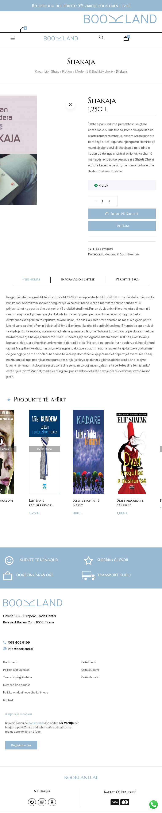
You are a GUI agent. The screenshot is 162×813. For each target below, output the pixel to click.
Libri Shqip (52, 71)
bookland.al (36, 723)
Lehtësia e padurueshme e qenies (40, 505)
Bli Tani (122, 226)
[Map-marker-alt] (52, 802)
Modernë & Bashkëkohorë (94, 71)
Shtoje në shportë (124, 213)
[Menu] (13, 38)
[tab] (31, 280)
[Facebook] (32, 802)
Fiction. (67, 71)
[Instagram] (42, 802)
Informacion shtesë (78, 279)
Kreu (38, 71)
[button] (70, 104)
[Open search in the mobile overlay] (101, 37)
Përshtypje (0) (127, 279)
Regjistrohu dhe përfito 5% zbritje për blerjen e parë (81, 5)
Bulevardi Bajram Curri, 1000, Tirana (28, 622)
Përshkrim (31, 279)
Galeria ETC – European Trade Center (29, 616)
